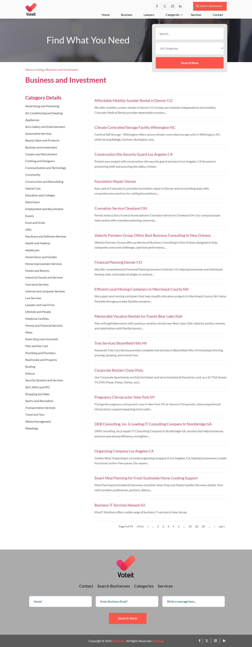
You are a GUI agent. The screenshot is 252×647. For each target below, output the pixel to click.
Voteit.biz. (119, 641)
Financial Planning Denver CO (118, 262)
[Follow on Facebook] (157, 6)
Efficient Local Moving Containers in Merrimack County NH (141, 289)
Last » (222, 526)
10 (190, 526)
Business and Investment (62, 69)
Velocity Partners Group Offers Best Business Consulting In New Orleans (152, 235)
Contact (218, 14)
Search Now (190, 63)
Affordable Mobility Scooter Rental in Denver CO (133, 100)
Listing (39, 69)
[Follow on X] (165, 6)
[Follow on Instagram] (172, 6)
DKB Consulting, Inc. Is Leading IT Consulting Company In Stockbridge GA (153, 424)
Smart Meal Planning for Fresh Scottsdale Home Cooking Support (146, 478)
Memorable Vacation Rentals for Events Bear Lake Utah (138, 316)
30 (203, 526)
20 (196, 526)
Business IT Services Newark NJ (119, 505)
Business (126, 14)
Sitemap (158, 641)
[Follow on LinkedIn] (180, 6)
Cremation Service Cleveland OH (120, 208)
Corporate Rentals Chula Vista (118, 370)
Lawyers (149, 14)
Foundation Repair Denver (115, 181)
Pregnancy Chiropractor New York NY (124, 397)
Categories (172, 14)
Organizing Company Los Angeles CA (124, 451)
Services (196, 14)
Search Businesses (211, 6)
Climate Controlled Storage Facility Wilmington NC (134, 127)
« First (140, 526)
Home (106, 14)
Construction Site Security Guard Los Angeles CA (133, 154)
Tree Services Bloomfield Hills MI (120, 343)
